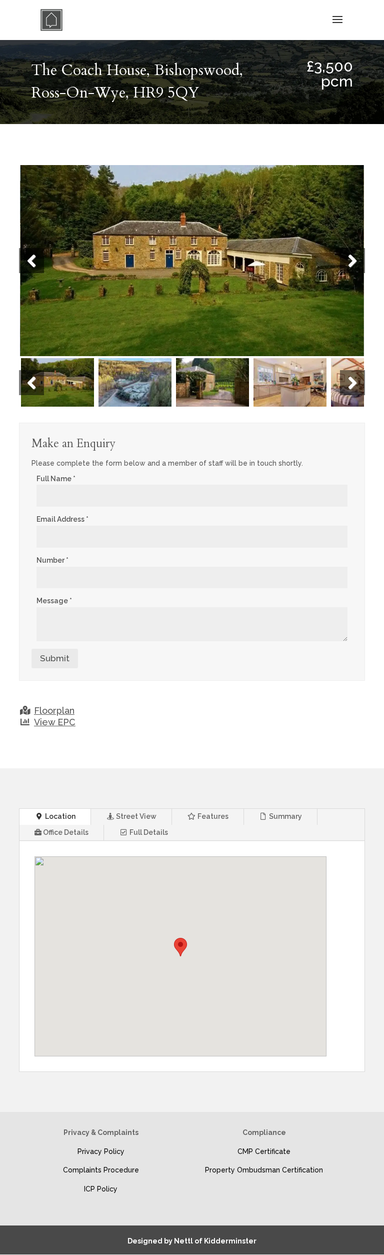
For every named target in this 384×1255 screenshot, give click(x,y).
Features (212, 816)
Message (54, 601)
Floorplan (54, 710)
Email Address (62, 519)
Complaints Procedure (101, 1170)
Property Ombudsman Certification (264, 1170)
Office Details (65, 832)
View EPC (55, 722)
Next (352, 260)
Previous (31, 260)
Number (52, 560)
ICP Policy (101, 1189)
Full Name (56, 479)
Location (60, 816)
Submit (55, 658)
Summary (285, 816)
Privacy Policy (101, 1151)
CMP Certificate (264, 1151)
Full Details (148, 832)
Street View (135, 816)
